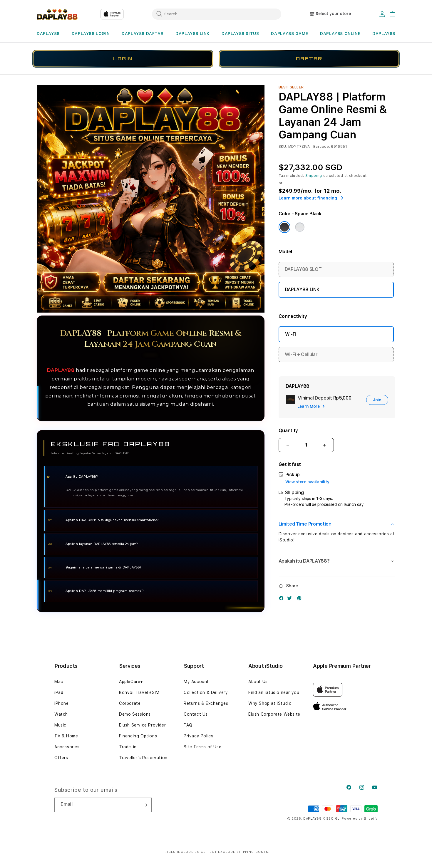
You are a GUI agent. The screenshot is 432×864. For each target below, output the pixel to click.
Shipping (313, 176)
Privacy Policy (198, 736)
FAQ (188, 725)
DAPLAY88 (48, 33)
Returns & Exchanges (206, 703)
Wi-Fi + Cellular (301, 354)
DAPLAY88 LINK (192, 33)
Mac (58, 681)
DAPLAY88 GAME (289, 33)
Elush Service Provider (142, 725)
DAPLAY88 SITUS (240, 33)
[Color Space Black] (284, 227)
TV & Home (66, 736)
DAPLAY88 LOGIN (91, 33)
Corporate (129, 703)
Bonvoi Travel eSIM (139, 692)
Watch (61, 714)
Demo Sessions (135, 714)
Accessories (67, 746)
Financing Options (138, 736)
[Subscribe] (144, 805)
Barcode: (321, 147)
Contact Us (196, 714)
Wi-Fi (290, 334)
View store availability (307, 481)
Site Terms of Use (202, 746)
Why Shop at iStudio (270, 703)
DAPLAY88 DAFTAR (142, 33)
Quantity (288, 430)
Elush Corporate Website (274, 714)
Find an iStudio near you (273, 692)
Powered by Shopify (360, 819)
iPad (58, 692)
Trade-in (128, 746)
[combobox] (216, 14)
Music (60, 725)
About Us (258, 681)
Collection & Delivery (206, 692)
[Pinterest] (301, 599)
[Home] (57, 14)
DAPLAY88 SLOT (303, 269)
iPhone (61, 703)
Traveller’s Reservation (143, 757)
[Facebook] (283, 599)
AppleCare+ (131, 681)
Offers (61, 757)
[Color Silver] (299, 227)
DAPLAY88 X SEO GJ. (322, 819)
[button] (48, 33)
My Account (196, 681)
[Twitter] (291, 599)
